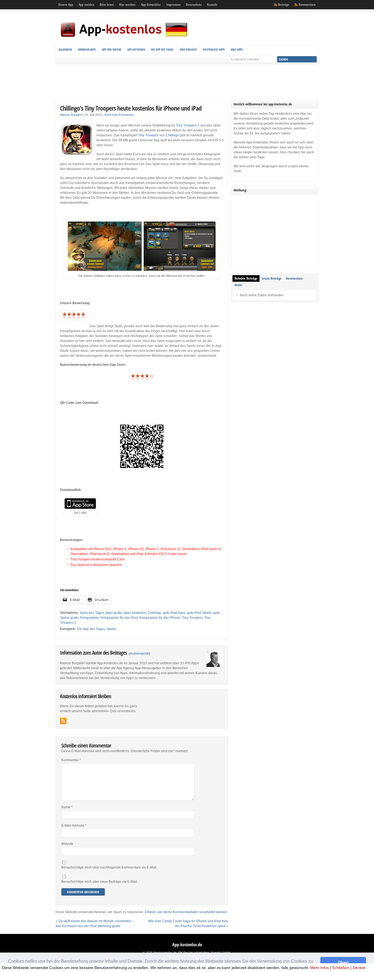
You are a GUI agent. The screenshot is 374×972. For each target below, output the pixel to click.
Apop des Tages (92, 613)
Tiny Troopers (148, 135)
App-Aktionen (136, 49)
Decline (359, 967)
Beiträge (283, 4)
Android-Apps (87, 49)
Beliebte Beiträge (246, 278)
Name (67, 807)
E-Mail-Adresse (74, 825)
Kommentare (307, 4)
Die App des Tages (162, 49)
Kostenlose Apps (214, 49)
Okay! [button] (343, 962)
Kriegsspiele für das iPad (119, 618)
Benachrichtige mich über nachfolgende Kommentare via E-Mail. (109, 867)
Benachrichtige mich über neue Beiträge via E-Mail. (99, 882)
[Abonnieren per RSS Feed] (63, 721)
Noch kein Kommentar (119, 114)
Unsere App (65, 4)
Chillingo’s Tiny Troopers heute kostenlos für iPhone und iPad (131, 108)
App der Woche (111, 49)
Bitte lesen (107, 4)
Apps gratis (113, 613)
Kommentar (71, 760)
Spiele (111, 629)
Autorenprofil (139, 653)
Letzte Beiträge (271, 278)
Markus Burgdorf (71, 114)
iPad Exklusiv (188, 49)
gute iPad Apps (174, 613)
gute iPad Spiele (199, 613)
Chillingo (172, 135)
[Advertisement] (187, 82)
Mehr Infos (319, 967)
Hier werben (127, 4)
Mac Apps (237, 49)
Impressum (173, 4)
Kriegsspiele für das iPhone (159, 618)
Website (67, 844)
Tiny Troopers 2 (187, 125)
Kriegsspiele (89, 618)
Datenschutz (194, 4)
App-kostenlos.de (187, 945)
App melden (86, 4)
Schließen (340, 967)
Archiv (238, 285)
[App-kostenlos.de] (124, 38)
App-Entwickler (151, 4)
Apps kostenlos (134, 613)
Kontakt (212, 4)
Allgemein (65, 49)
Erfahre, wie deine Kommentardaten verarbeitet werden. (186, 912)
